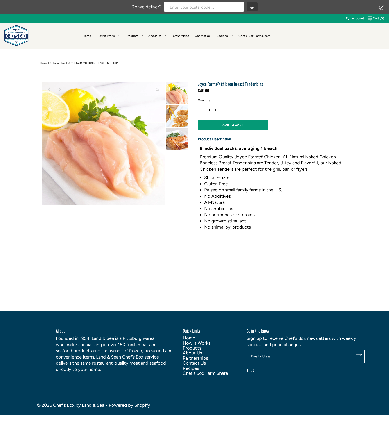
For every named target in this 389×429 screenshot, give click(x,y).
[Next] (60, 89)
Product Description (214, 139)
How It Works (106, 36)
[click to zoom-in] (157, 89)
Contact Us (203, 36)
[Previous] (49, 89)
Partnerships (180, 36)
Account (358, 18)
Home (86, 36)
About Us (154, 36)
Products (132, 36)
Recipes (222, 36)
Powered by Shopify (129, 405)
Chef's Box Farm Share (254, 36)
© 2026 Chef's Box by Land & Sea (70, 405)
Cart (378, 18)
